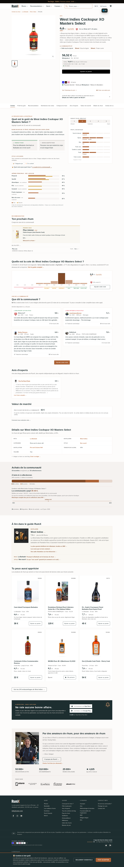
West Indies (83, 438)
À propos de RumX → (51, 759)
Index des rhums (67, 823)
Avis (81, 806)
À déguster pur (18, 163)
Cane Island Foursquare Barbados (26, 607)
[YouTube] (21, 815)
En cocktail (29, 163)
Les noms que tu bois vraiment (41, 549)
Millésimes (65, 820)
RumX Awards (48, 813)
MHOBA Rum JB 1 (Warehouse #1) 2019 (61, 661)
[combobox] (78, 6)
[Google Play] (110, 845)
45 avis (91, 668)
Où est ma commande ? (105, 803)
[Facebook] (13, 815)
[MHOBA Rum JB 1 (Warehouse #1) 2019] (62, 645)
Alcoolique (19, 182)
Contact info (101, 808)
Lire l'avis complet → (20, 395)
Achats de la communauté (113, 105)
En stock (67, 65)
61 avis (23, 668)
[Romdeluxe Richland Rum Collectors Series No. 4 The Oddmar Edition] (62, 591)
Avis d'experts (74, 105)
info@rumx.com (17, 811)
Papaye (85, 154)
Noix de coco (17, 198)
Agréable (70, 29)
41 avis (23, 614)
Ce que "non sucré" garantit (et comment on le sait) (43, 559)
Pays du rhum (66, 813)
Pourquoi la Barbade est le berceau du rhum (41, 556)
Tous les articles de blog (69, 811)
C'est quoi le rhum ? (68, 803)
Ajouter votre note (100, 287)
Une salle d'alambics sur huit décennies (44, 551)
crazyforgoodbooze (75, 313)
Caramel (19, 189)
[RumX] (15, 6)
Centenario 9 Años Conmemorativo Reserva (26, 662)
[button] (33, 37)
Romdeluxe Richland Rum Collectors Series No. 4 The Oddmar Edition (61, 608)
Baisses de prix (66, 825)
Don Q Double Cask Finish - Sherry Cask (96, 661)
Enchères (46, 811)
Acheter (12, 105)
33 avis (57, 614)
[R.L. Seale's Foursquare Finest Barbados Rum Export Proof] (96, 591)
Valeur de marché (86, 105)
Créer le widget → (35, 456)
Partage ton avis (102, 806)
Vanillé (14, 179)
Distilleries (65, 815)
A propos (82, 803)
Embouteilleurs (66, 818)
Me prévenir (71, 677)
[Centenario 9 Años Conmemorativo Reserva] (28, 645)
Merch (46, 815)
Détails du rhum (98, 105)
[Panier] (110, 6)
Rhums (46, 803)
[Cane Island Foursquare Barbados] (28, 591)
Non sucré (83, 443)
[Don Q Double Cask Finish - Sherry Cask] (96, 645)
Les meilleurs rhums (50, 808)
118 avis (91, 614)
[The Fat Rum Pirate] (16, 381)
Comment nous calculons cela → (21, 420)
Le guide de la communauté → (42, 167)
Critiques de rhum (62, 105)
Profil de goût (21, 105)
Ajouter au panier (86, 71)
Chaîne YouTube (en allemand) (53, 763)
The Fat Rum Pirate (24, 381)
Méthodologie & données (87, 808)
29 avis (57, 668)
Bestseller (47, 806)
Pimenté (14, 176)
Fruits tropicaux (18, 193)
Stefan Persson (22, 332)
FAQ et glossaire (67, 806)
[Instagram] (17, 815)
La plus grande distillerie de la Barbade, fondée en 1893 (49, 546)
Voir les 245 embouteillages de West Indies (29, 689)
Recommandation (33, 105)
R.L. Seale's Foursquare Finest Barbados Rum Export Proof (92, 608)
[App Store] (106, 845)
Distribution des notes (47, 105)
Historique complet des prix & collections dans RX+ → (28, 497)
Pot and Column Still (36, 447)
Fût (18, 185)
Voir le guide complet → (36, 267)
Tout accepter (103, 860)
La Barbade (33, 438)
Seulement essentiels (84, 860)
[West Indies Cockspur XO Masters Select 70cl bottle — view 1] (15, 63)
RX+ (81, 820)
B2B (81, 815)
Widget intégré (84, 817)
